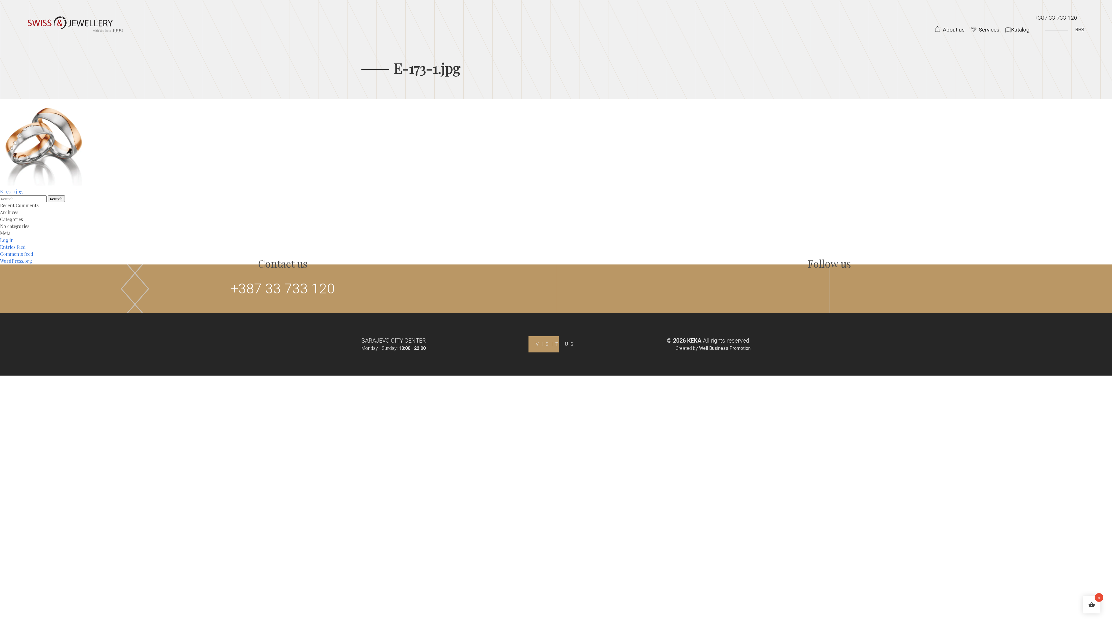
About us (954, 29)
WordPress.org (16, 261)
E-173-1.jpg (11, 191)
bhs (1079, 29)
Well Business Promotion (725, 348)
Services (989, 29)
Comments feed (16, 254)
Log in (7, 240)
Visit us (556, 344)
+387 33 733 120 (1056, 17)
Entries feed (13, 247)
